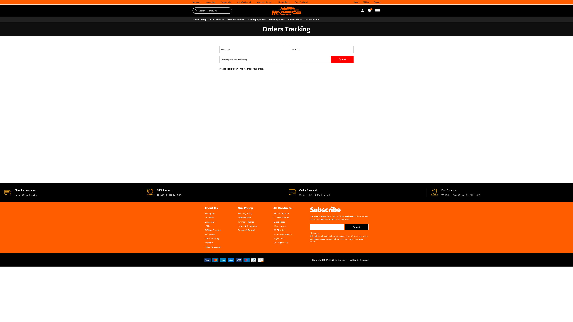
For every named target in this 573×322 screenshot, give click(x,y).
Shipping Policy (245, 213)
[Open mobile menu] (377, 11)
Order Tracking (212, 238)
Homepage (210, 213)
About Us (209, 217)
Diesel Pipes (279, 221)
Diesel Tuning (280, 226)
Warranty (209, 242)
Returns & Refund (246, 230)
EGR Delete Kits (281, 217)
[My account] (362, 11)
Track (343, 59)
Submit (356, 227)
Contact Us (210, 221)
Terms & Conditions (247, 226)
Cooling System (281, 242)
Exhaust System (281, 213)
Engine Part (279, 238)
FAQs (207, 226)
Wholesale (210, 234)
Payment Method (246, 221)
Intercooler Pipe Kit (283, 234)
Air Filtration (279, 230)
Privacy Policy (244, 217)
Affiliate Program (213, 230)
